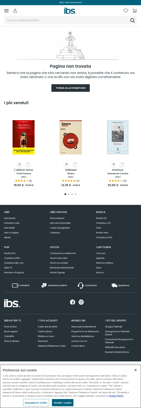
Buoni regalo (11, 331)
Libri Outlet (9, 227)
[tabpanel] (23, 149)
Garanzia (43, 341)
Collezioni (55, 232)
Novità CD (101, 218)
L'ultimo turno (23, 170)
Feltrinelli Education (115, 347)
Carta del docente (47, 326)
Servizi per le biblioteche (83, 326)
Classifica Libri (11, 223)
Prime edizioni (57, 218)
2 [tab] (68, 194)
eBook (7, 237)
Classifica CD (103, 223)
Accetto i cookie (62, 402)
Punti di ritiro (10, 326)
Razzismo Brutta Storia (117, 352)
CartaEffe (9, 336)
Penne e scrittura (104, 262)
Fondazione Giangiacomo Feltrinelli (119, 341)
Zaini (98, 267)
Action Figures (57, 272)
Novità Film (10, 253)
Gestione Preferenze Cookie (52, 345)
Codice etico (78, 345)
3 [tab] (72, 194)
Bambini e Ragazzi (14, 272)
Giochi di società (59, 262)
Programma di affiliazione (85, 331)
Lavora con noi (79, 341)
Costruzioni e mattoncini (63, 253)
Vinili (98, 227)
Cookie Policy (116, 395)
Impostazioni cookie (36, 402)
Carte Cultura (45, 331)
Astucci (100, 272)
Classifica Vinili (104, 237)
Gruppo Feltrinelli (113, 326)
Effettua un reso (46, 336)
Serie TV (8, 267)
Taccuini (100, 253)
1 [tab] (65, 194)
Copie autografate (60, 227)
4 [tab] (75, 194)
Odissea (71, 170)
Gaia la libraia (11, 341)
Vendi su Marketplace (82, 336)
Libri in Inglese (11, 232)
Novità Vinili (102, 232)
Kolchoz (117, 170)
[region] (70, 386)
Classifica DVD (12, 258)
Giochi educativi (58, 258)
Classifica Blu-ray (13, 262)
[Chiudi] (135, 370)
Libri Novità (9, 218)
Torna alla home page (70, 88)
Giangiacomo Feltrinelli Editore (117, 333)
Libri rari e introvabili (60, 223)
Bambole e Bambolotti (62, 267)
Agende (100, 258)
